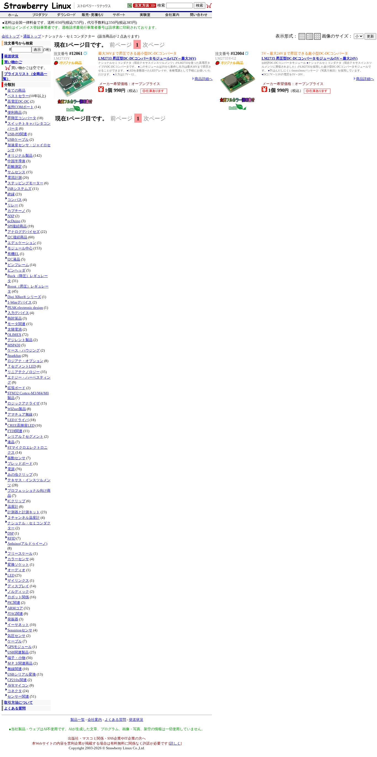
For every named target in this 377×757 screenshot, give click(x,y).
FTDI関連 (14, 431)
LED (10, 575)
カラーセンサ (18, 559)
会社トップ (11, 36)
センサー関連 (18, 696)
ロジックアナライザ (23, 403)
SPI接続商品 (17, 226)
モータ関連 (16, 324)
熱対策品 (14, 318)
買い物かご (13, 62)
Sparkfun (14, 356)
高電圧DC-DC (18, 101)
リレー (12, 205)
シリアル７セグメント (25, 436)
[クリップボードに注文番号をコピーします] (85, 53)
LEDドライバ (18, 420)
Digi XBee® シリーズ (24, 297)
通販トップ (32, 36)
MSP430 (13, 345)
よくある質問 (15, 708)
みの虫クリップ (20, 474)
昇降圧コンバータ (21, 118)
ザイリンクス (18, 580)
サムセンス (16, 172)
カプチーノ (16, 211)
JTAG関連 (15, 614)
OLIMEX (14, 335)
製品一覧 (77, 720)
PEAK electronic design (25, 308)
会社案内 (94, 720)
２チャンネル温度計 (23, 518)
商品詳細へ (204, 79)
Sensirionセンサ (19, 630)
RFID (11, 538)
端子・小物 (16, 658)
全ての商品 (16, 90)
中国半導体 (16, 161)
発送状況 (11, 56)
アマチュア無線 (20, 414)
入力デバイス (18, 313)
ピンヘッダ (16, 270)
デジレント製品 (20, 340)
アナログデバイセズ (23, 232)
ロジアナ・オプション (25, 361)
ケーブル (14, 641)
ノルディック (18, 591)
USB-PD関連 (17, 134)
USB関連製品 (18, 652)
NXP (10, 216)
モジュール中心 (20, 248)
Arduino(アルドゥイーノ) (27, 543)
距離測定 (14, 166)
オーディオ (16, 570)
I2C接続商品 (17, 237)
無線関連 (14, 669)
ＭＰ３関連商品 (20, 663)
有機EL (13, 254)
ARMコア (15, 608)
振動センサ (16, 458)
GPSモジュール (19, 647)
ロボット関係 (18, 597)
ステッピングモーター (25, 183)
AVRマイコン (18, 685)
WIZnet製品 (16, 409)
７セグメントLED (21, 366)
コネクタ (14, 691)
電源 (11, 469)
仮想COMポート (20, 107)
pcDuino (13, 221)
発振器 (12, 619)
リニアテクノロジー (23, 372)
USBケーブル (18, 139)
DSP (10, 533)
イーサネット (18, 625)
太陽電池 (14, 329)
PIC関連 (13, 603)
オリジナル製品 (20, 155)
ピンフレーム (18, 265)
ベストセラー (18, 96)
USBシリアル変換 (21, 674)
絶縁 (11, 194)
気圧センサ (16, 636)
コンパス (14, 200)
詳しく (175, 743)
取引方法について (18, 702)
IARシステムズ (19, 189)
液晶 (11, 442)
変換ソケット (18, 564)
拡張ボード (16, 388)
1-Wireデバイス (19, 302)
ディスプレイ (18, 586)
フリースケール (20, 553)
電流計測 (14, 178)
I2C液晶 (13, 259)
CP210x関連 (17, 680)
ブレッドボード (20, 463)
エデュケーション (21, 243)
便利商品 (14, 112)
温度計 (12, 506)
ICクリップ (16, 501)
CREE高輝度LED (20, 425)
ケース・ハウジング (23, 350)
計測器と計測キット (23, 512)
